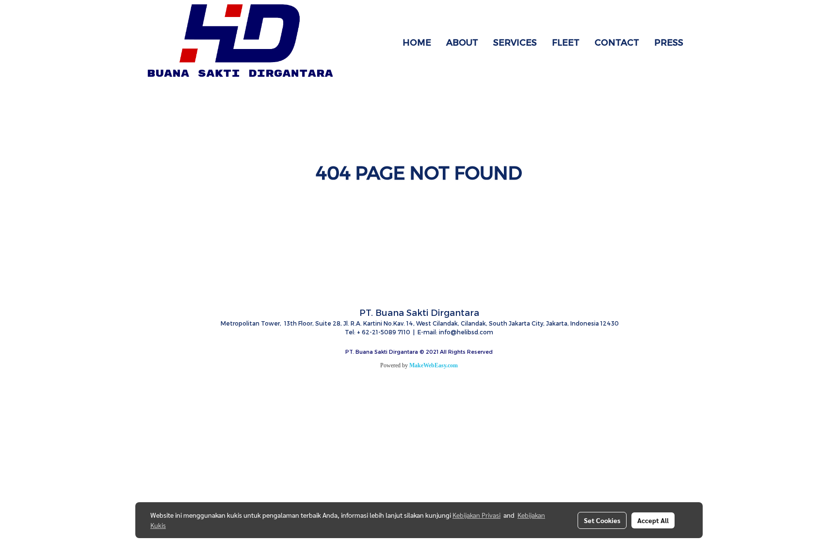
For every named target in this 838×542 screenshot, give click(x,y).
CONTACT (617, 42)
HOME (417, 42)
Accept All (653, 520)
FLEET (566, 42)
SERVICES (515, 42)
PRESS (668, 42)
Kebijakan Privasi (476, 514)
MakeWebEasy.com (433, 365)
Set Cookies (602, 520)
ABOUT (462, 42)
